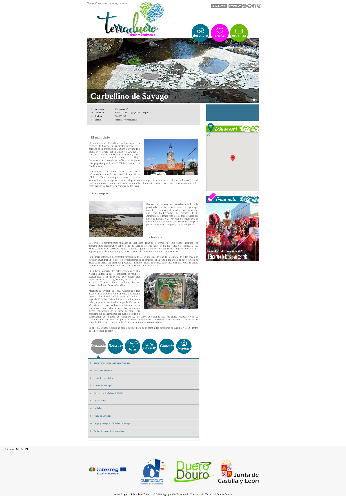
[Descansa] (115, 346)
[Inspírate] (183, 346)
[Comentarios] (166, 346)
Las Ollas (98, 408)
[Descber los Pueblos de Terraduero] (200, 33)
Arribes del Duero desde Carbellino (109, 431)
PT (26, 449)
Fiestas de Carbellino (102, 416)
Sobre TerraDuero (140, 494)
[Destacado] (98, 346)
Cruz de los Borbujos (103, 385)
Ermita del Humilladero (103, 378)
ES (16, 449)
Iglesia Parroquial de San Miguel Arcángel (112, 363)
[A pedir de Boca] (132, 346)
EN (21, 449)
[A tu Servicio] (149, 346)
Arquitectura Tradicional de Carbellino (110, 393)
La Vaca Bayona (100, 400)
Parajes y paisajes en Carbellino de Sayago (112, 423)
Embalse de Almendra (103, 370)
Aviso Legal (121, 494)
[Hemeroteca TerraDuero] (232, 197)
